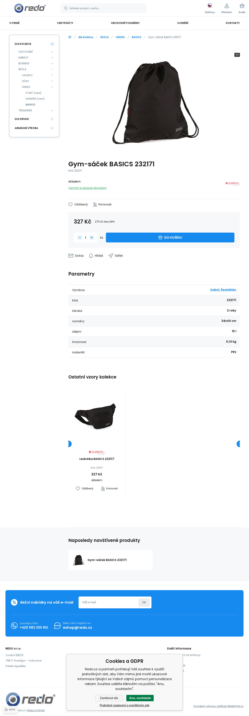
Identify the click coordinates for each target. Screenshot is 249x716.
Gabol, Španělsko (223, 290)
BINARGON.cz (235, 706)
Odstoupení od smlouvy (185, 655)
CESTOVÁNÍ (25, 52)
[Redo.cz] (69, 37)
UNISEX (120, 37)
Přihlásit (144, 602)
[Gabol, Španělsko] (233, 185)
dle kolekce (85, 37)
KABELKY (23, 57)
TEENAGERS (25, 110)
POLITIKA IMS (177, 665)
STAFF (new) (34, 93)
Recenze (175, 676)
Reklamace (177, 671)
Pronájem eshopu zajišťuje (210, 706)
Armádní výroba (26, 128)
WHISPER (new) (35, 99)
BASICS (136, 37)
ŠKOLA (104, 37)
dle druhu (22, 119)
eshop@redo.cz (77, 627)
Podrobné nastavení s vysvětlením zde (124, 705)
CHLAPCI (27, 75)
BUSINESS (23, 63)
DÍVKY (25, 81)
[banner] (30, 8)
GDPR (173, 660)
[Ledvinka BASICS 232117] (97, 415)
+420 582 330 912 (34, 627)
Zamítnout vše (109, 698)
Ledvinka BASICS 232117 (96, 459)
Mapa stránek (36, 710)
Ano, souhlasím (140, 698)
